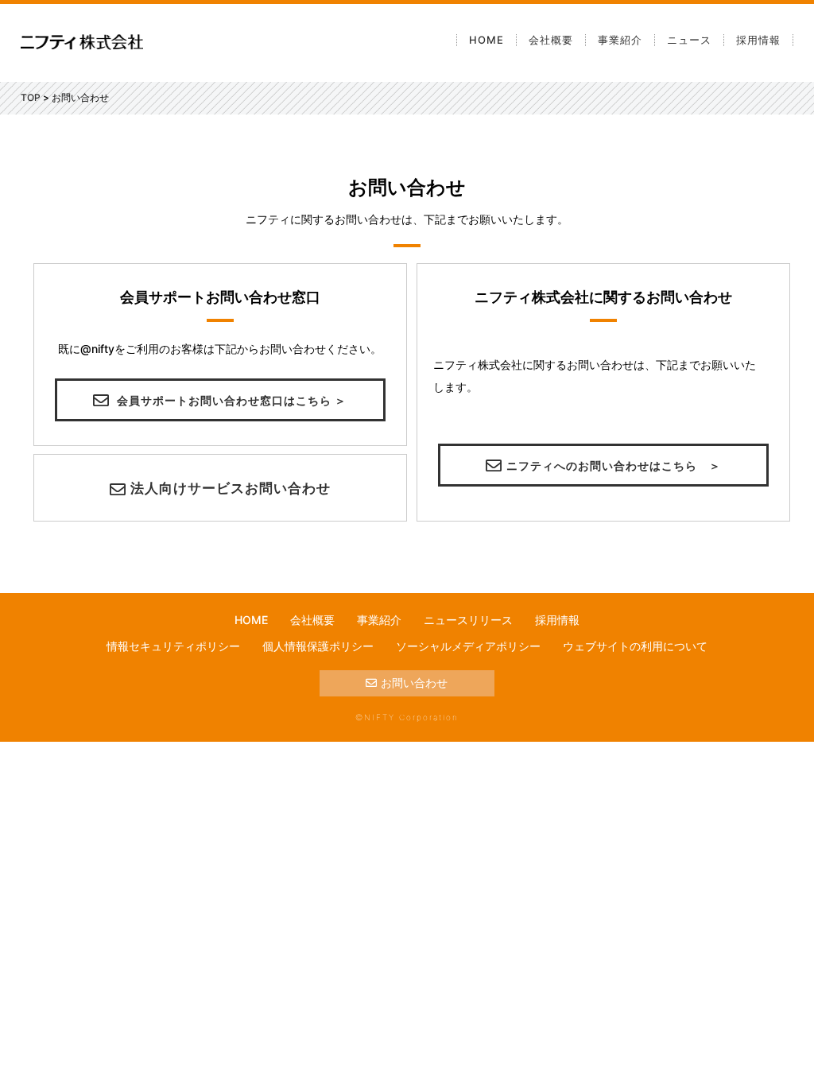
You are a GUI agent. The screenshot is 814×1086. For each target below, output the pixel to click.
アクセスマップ (586, 186)
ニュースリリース (468, 619)
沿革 (558, 100)
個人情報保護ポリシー (318, 646)
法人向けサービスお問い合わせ (230, 488)
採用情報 (758, 39)
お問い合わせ (414, 682)
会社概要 (551, 39)
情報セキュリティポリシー (173, 646)
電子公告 (569, 128)
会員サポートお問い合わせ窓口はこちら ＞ (230, 400)
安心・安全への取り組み (608, 157)
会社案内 (569, 71)
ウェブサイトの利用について (635, 646)
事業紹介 (620, 39)
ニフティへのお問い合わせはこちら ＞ (613, 465)
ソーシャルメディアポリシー (468, 646)
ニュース (689, 39)
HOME (486, 39)
